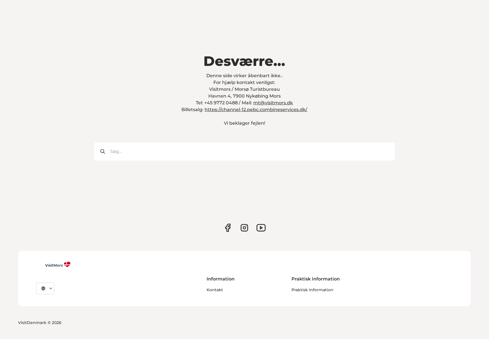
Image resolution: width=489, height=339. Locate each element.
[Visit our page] (228, 228)
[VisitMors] (53, 264)
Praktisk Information (312, 289)
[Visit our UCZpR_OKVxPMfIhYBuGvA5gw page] (261, 228)
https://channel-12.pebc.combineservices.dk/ (256, 109)
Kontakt (215, 289)
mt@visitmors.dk (273, 102)
